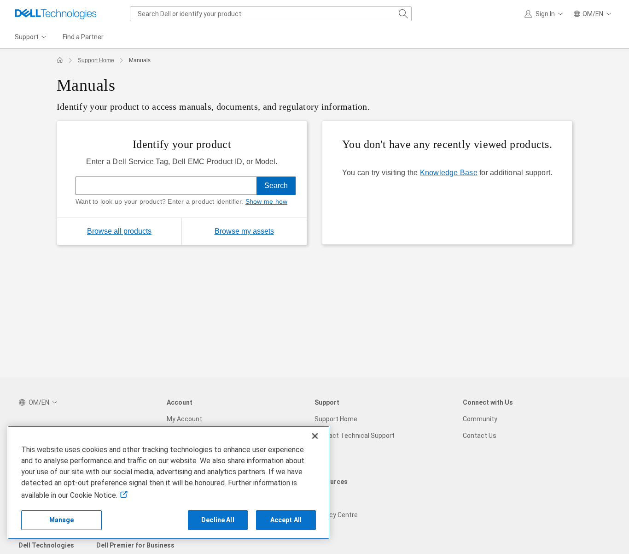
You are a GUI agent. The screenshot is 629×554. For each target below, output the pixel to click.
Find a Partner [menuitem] (83, 37)
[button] (545, 14)
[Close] (315, 436)
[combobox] (271, 13)
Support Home (96, 60)
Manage (61, 520)
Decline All (217, 520)
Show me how (266, 201)
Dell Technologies (46, 545)
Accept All (286, 520)
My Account (184, 419)
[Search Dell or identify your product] (403, 14)
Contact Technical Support (354, 435)
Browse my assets (261, 231)
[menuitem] (31, 37)
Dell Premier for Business (135, 545)
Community (480, 419)
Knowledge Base (449, 173)
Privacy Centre (336, 515)
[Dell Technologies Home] (55, 14)
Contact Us (479, 435)
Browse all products (119, 231)
